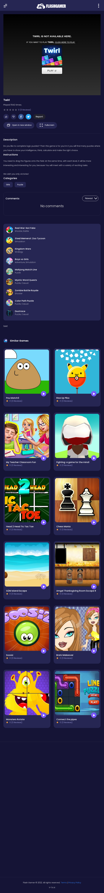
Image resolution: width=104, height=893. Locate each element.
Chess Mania (63, 526)
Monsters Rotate (15, 719)
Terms (64, 882)
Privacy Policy (74, 882)
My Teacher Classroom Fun (21, 462)
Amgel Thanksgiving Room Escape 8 (76, 590)
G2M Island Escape (16, 590)
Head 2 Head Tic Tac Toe (19, 526)
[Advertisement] (52, 769)
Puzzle (20, 184)
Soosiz (9, 655)
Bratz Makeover (64, 655)
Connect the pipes (66, 719)
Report (39, 116)
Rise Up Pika (62, 398)
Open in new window (22, 125)
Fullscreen (49, 125)
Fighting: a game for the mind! (72, 462)
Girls (8, 184)
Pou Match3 (12, 398)
